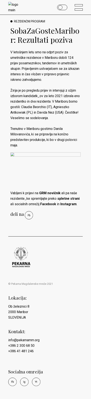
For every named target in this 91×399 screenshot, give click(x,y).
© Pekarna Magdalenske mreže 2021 (30, 283)
